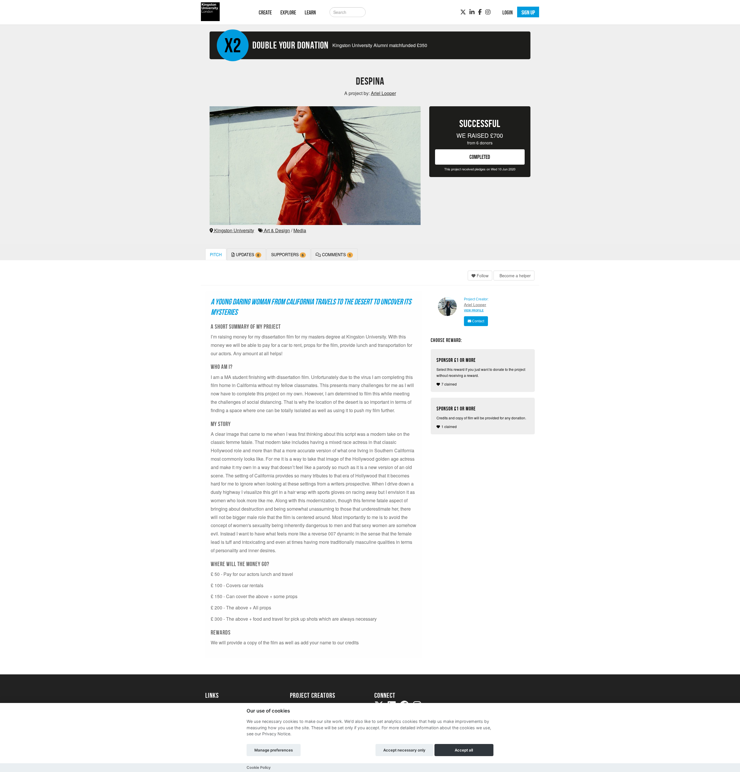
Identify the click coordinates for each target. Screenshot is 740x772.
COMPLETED (479, 157)
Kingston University (233, 230)
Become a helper (514, 275)
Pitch (216, 254)
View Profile (474, 310)
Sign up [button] (528, 12)
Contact (477, 321)
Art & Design (276, 230)
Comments (336, 255)
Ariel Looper (475, 304)
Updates (247, 255)
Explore (288, 12)
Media (299, 230)
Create (265, 12)
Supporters (287, 255)
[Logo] (224, 11)
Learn (310, 12)
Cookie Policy (259, 767)
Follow (482, 275)
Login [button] (507, 12)
